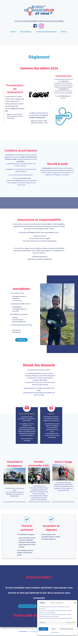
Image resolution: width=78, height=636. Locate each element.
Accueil (13, 32)
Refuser (54, 629)
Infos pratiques (25, 32)
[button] (75, 602)
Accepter (43, 629)
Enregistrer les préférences (66, 629)
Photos (63, 32)
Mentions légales (55, 632)
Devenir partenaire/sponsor (47, 32)
